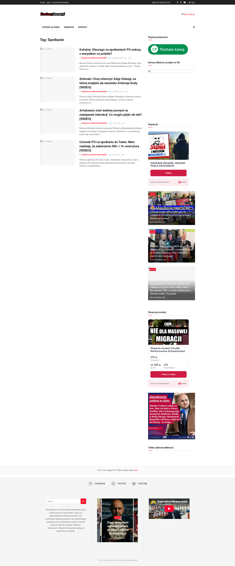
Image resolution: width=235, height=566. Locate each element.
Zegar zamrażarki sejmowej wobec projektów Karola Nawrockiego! (118, 527)
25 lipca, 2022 (115, 123)
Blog (152, 194)
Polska (42, 2)
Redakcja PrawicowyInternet (94, 58)
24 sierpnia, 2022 (116, 91)
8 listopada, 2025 (158, 297)
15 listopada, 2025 (158, 222)
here (135, 470)
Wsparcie (69, 27)
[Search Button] (194, 27)
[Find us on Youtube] (185, 2)
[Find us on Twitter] (181, 2)
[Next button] (136, 520)
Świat (49, 2)
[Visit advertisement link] (188, 14)
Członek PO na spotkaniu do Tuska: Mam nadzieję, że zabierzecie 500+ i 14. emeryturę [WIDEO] (109, 146)
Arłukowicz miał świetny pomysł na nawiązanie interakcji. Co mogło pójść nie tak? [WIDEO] (110, 114)
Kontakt (82, 27)
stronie (72, 531)
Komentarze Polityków (60, 2)
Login (192, 2)
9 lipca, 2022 (115, 155)
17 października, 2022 (118, 58)
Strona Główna (51, 27)
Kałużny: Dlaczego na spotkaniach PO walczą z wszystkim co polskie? (110, 51)
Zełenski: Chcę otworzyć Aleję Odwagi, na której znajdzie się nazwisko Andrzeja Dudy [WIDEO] (108, 82)
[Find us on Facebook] (177, 2)
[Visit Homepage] (53, 14)
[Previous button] (99, 520)
